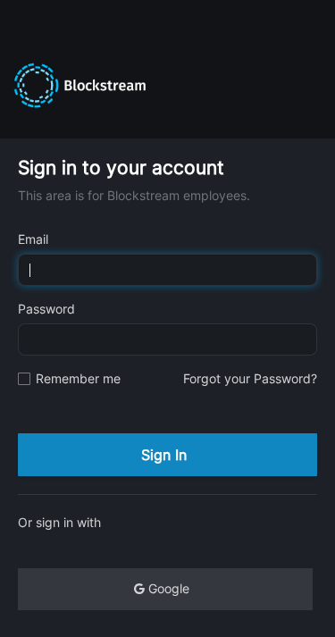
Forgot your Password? (250, 378)
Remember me (78, 378)
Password (46, 308)
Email (33, 239)
